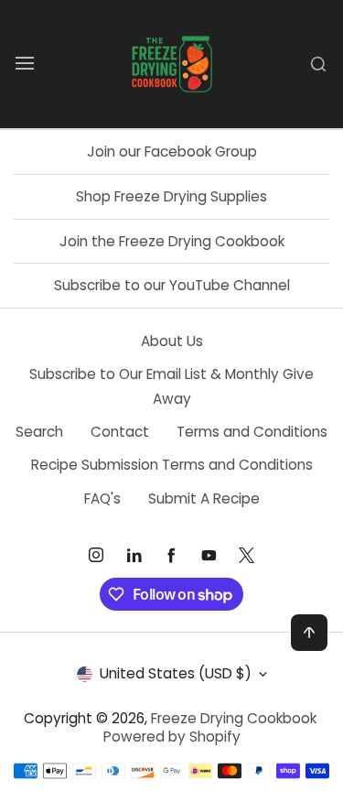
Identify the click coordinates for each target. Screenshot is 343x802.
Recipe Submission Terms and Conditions (172, 464)
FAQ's (102, 498)
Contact (120, 431)
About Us (172, 341)
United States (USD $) (176, 673)
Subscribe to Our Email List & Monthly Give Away (171, 385)
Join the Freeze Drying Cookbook (171, 241)
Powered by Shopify (172, 736)
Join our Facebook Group (172, 151)
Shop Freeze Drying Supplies (171, 196)
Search (39, 431)
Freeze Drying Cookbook (233, 719)
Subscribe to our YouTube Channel (172, 285)
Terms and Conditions (252, 431)
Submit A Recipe (204, 498)
